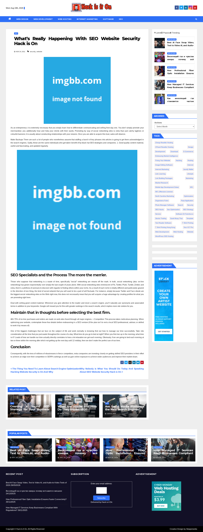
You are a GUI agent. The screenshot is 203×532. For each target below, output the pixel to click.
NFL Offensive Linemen (164, 192)
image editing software (164, 165)
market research (161, 183)
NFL (191, 187)
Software (108, 19)
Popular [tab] (166, 33)
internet (190, 165)
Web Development (43, 19)
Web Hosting (65, 19)
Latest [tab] (158, 33)
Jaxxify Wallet (188, 169)
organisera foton (161, 201)
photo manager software (164, 205)
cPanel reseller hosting (164, 147)
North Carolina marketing (164, 196)
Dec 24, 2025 (65, 457)
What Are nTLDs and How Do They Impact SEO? (77, 408)
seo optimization (173, 209)
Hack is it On (107, 502)
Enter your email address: (101, 493)
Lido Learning (160, 174)
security (33, 51)
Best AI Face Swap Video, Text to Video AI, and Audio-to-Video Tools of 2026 (30, 453)
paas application (187, 201)
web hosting (178, 232)
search (180, 205)
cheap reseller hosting (164, 143)
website (39, 51)
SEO (121, 19)
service (158, 214)
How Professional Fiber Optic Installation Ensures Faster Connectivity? (125, 453)
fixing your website (162, 160)
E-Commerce (188, 151)
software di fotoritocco (184, 214)
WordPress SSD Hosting (164, 236)
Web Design (22, 19)
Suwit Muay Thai (176, 218)
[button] (196, 19)
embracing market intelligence (166, 156)
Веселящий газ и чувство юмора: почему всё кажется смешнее (77, 453)
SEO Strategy (188, 209)
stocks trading (160, 218)
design (190, 147)
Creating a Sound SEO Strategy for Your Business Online (29, 409)
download (174, 151)
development (160, 151)
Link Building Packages (163, 178)
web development (162, 232)
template (189, 218)
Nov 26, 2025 (113, 457)
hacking (179, 160)
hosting (190, 160)
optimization (188, 196)
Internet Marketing (87, 19)
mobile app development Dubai (167, 187)
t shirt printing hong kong (165, 227)
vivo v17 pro (188, 227)
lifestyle (190, 174)
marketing (189, 178)
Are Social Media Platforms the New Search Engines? (124, 408)
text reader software (163, 223)
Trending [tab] (176, 33)
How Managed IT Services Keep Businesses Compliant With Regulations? (173, 453)
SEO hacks (159, 209)
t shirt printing (187, 223)
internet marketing (162, 169)
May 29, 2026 (17, 457)
